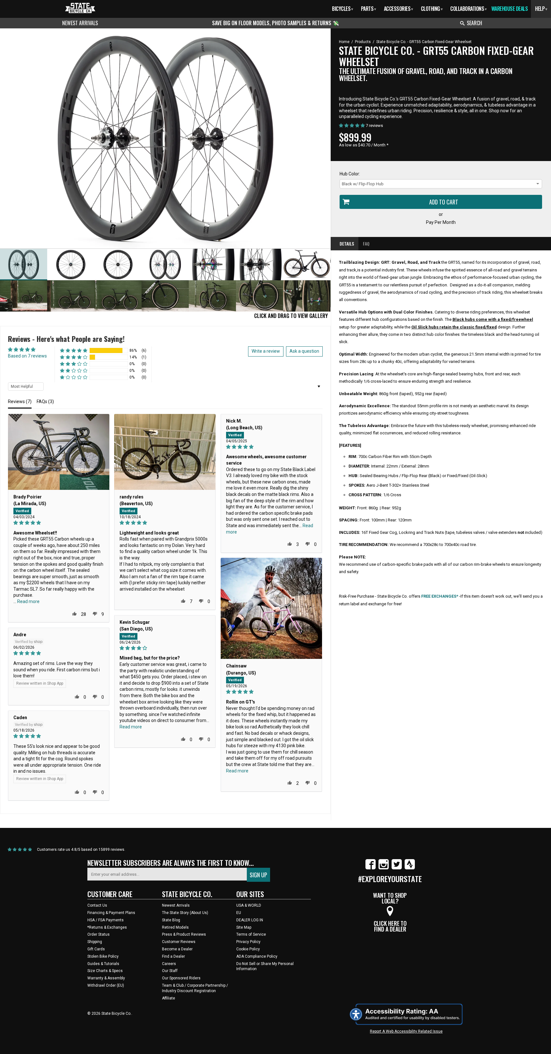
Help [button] (541, 8)
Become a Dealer (177, 949)
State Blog (171, 920)
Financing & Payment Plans (111, 912)
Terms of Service (251, 934)
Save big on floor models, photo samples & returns (272, 23)
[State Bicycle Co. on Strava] (410, 868)
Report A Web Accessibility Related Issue (406, 1031)
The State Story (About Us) (185, 912)
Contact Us (97, 905)
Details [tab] (347, 243)
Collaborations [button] (468, 8)
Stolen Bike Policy (103, 956)
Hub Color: (350, 173)
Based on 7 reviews (27, 355)
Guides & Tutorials (103, 964)
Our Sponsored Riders (181, 978)
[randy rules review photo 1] (165, 452)
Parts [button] (368, 8)
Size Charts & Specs (105, 971)
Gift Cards (96, 949)
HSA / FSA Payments (105, 920)
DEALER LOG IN (249, 920)
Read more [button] (28, 601)
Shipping (94, 942)
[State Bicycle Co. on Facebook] (370, 868)
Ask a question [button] (304, 351)
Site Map (243, 927)
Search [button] (474, 23)
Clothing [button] (432, 8)
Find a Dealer (173, 956)
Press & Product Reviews (184, 934)
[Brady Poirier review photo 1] (58, 452)
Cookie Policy (248, 949)
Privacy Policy (248, 942)
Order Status (98, 934)
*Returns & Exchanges (107, 927)
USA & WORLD (248, 905)
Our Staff (170, 971)
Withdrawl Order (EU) (105, 985)
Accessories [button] (398, 8)
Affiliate (168, 998)
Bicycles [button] (342, 8)
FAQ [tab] (366, 243)
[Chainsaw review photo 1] (271, 608)
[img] (58, 523)
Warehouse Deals (509, 8)
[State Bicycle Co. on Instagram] (383, 868)
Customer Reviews (178, 942)
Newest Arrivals (80, 23)
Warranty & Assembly (106, 978)
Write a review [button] (266, 351)
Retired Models (175, 927)
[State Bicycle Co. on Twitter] (397, 868)
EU (238, 912)
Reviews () (20, 401)
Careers (169, 964)
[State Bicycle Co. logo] (80, 8)
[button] (73, 350)
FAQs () (45, 401)
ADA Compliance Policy (256, 956)
